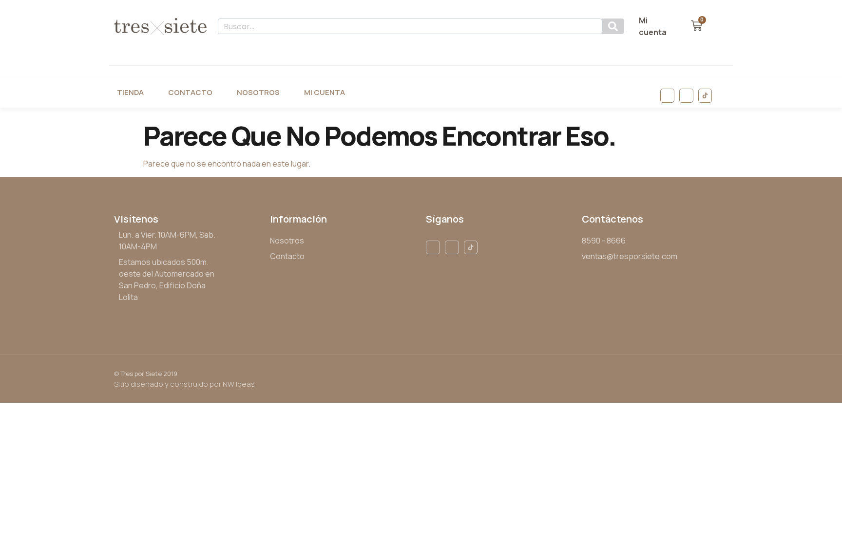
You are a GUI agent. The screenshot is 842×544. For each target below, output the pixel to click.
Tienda (130, 92)
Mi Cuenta (324, 92)
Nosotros (258, 92)
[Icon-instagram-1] (686, 96)
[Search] (613, 26)
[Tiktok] (705, 96)
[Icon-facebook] (667, 96)
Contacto (190, 92)
